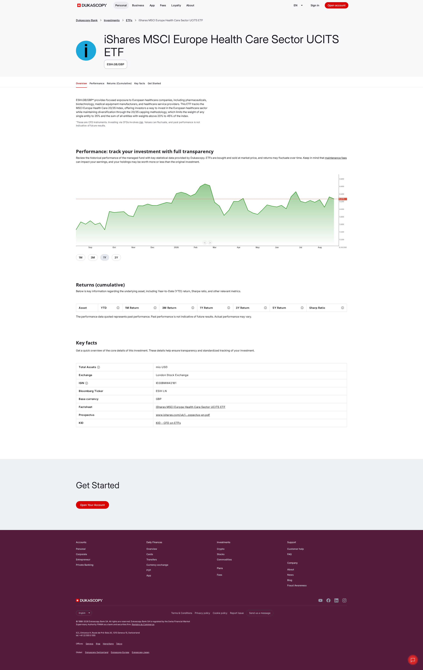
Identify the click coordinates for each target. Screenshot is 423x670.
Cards (149, 554)
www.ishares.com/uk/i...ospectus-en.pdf (183, 415)
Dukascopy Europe (120, 652)
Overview (81, 83)
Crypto (220, 548)
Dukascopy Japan (140, 652)
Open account (337, 5)
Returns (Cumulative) (119, 83)
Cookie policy (220, 613)
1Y (104, 257)
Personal (121, 5)
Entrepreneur (83, 559)
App (152, 5)
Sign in (315, 5)
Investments (112, 20)
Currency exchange (157, 564)
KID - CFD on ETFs (168, 423)
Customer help (295, 548)
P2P (148, 570)
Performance (97, 83)
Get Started (154, 83)
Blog (289, 580)
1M (80, 257)
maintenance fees (336, 157)
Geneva (89, 643)
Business (138, 5)
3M (93, 257)
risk (141, 122)
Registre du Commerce (143, 624)
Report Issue (237, 613)
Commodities (224, 559)
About (190, 5)
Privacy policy (202, 613)
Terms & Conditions (181, 613)
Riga (98, 643)
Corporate (81, 554)
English (82, 613)
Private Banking (84, 564)
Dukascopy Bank (87, 20)
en (295, 5)
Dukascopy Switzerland (96, 652)
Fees (163, 5)
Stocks (221, 554)
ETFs (129, 20)
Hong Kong (108, 643)
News (290, 574)
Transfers (151, 559)
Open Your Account (92, 505)
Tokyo (119, 643)
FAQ (289, 554)
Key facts (139, 83)
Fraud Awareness (297, 585)
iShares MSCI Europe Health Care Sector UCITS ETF (190, 407)
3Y (116, 257)
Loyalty (176, 5)
